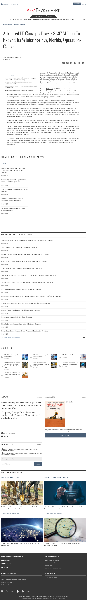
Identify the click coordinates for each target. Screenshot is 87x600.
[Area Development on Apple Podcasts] (17, 591)
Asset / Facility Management (52, 560)
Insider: (19, 450)
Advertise (15, 4)
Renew (84, 4)
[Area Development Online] (24, 596)
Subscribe (77, 3)
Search (50, 16)
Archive (39, 444)
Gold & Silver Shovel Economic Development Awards (14, 577)
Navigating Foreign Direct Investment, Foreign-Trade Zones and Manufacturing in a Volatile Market (21, 415)
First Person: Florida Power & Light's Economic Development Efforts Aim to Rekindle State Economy (20, 78)
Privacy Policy (49, 598)
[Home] (12, 591)
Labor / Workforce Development (53, 562)
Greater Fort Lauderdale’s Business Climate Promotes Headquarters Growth (18, 82)
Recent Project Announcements (14, 24)
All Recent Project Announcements (11, 337)
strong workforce (51, 112)
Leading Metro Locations (7, 582)
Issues (84, 397)
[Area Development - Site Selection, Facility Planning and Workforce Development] (43, 10)
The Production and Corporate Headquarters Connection (19, 90)
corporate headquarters (49, 75)
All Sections (84, 19)
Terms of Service (58, 598)
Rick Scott (49, 89)
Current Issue (6, 563)
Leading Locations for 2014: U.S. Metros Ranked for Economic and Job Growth (21, 86)
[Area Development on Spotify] (23, 591)
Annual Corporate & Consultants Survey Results (13, 579)
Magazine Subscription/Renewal (12, 556)
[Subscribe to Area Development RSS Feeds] (7, 591)
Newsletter (5, 560)
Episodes (39, 397)
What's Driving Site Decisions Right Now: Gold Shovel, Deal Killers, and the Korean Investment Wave (21, 405)
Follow (37, 16)
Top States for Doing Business (8, 585)
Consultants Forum (7, 4)
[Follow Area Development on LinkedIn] (2, 591)
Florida (71, 75)
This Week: (21, 453)
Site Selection (48, 565)
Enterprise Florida (58, 120)
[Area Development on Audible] (28, 591)
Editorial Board (68, 19)
